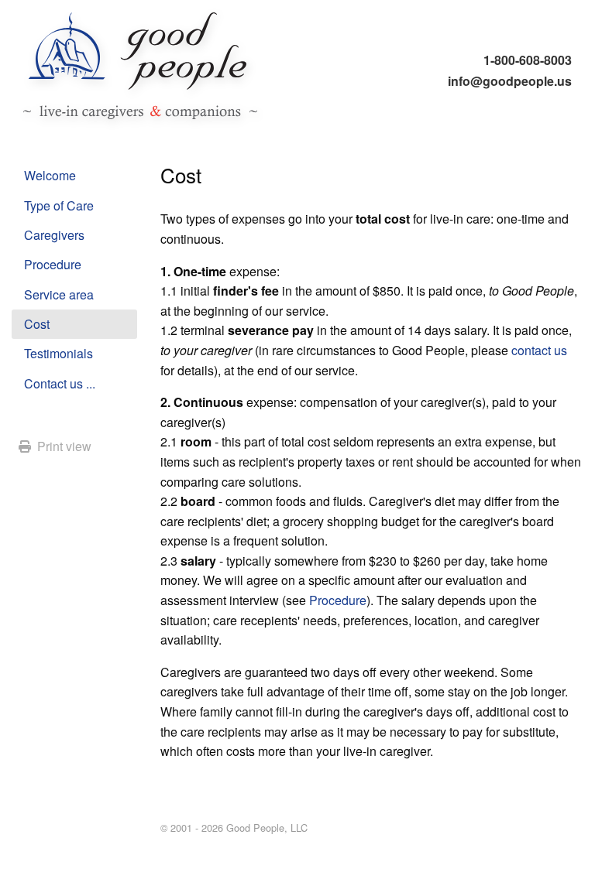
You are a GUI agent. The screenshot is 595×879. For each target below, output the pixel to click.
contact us (539, 350)
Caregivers (54, 235)
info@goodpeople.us (510, 81)
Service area (59, 294)
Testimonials (58, 353)
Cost (37, 324)
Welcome (50, 175)
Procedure (52, 264)
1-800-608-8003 (527, 60)
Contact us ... (59, 383)
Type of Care (59, 205)
